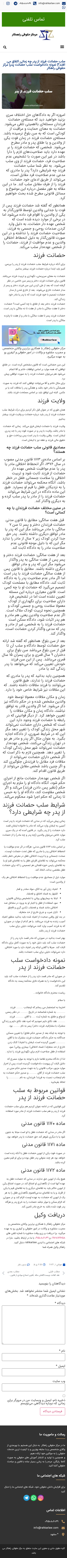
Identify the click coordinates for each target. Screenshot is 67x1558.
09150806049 (25, 3)
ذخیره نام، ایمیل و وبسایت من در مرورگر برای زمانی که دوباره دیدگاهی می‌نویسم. (36, 1402)
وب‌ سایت (58, 1381)
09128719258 (58, 1238)
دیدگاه (60, 1303)
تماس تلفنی (33, 19)
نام (62, 1350)
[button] (62, 46)
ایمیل (60, 1366)
